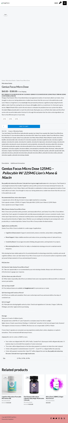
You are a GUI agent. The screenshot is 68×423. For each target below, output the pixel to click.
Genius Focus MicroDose (52, 135)
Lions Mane (32, 137)
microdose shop (50, 146)
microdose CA (22, 139)
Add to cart (23, 126)
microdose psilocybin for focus (28, 146)
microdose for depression (38, 142)
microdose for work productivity (28, 144)
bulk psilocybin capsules (27, 133)
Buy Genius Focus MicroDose (55, 133)
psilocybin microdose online (49, 153)
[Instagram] (59, 418)
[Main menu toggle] (65, 3)
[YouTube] (53, 418)
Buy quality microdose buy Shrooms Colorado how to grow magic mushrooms (24, 183)
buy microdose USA (29, 135)
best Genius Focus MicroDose (12, 133)
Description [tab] (5, 163)
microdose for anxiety (12, 142)
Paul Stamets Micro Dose (25, 150)
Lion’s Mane (7, 110)
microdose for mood (14, 144)
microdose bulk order (12, 139)
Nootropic (51, 148)
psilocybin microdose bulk (20, 153)
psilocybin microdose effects (34, 153)
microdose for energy (51, 142)
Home (3, 80)
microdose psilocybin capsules (12, 146)
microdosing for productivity (37, 148)
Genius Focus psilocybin (23, 137)
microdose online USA (51, 144)
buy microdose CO (7, 135)
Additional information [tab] (18, 163)
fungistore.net (29, 288)
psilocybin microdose (7, 153)
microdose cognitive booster (44, 139)
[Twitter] (56, 418)
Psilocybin (35, 150)
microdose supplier (14, 148)
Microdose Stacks (10, 80)
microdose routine (41, 146)
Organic (10, 150)
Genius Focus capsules (40, 135)
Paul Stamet (15, 150)
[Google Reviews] (61, 418)
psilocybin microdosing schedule (20, 155)
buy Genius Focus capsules (40, 133)
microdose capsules (31, 139)
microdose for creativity (25, 142)
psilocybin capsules (44, 150)
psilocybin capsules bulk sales (56, 150)
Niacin (8, 107)
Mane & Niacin (39, 137)
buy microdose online (17, 135)
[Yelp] (64, 418)
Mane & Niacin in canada (50, 137)
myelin (35, 105)
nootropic (25, 102)
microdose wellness (24, 148)
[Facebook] (51, 418)
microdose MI (41, 144)
